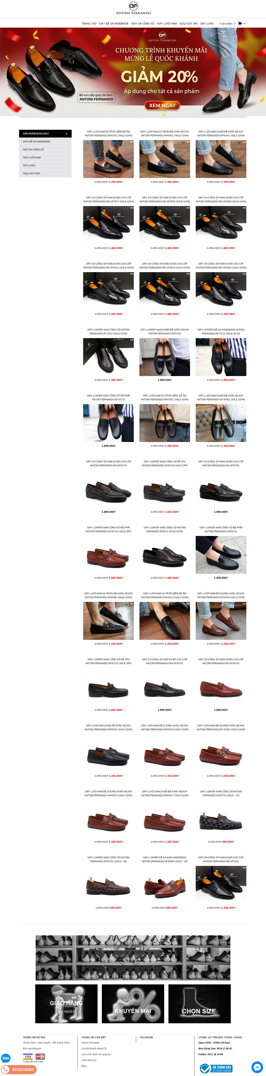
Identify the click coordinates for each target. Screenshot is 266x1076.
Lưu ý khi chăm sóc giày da (96, 1054)
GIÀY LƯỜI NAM (32, 157)
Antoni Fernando (90, 1042)
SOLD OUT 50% (31, 173)
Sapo (41, 1061)
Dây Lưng (29, 165)
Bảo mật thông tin (32, 1048)
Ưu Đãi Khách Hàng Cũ (94, 1048)
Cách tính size (89, 1060)
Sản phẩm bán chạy (36, 133)
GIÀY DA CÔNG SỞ (33, 149)
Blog (84, 1066)
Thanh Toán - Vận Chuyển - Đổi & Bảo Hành (46, 1042)
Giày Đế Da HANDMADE (36, 141)
